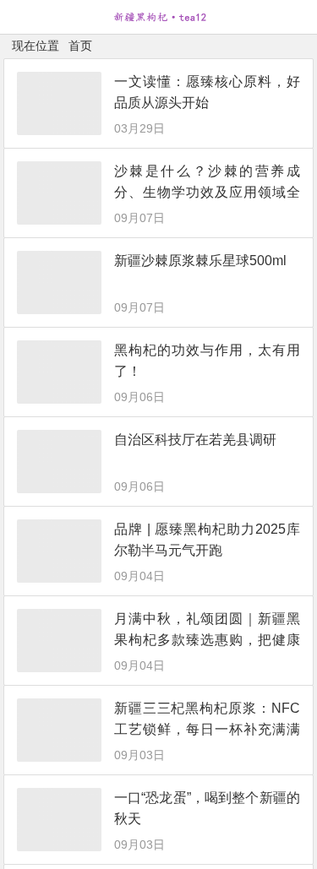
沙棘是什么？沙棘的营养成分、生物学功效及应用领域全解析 (207, 192)
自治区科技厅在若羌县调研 (195, 439)
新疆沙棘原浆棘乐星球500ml (200, 260)
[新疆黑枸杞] (159, 23)
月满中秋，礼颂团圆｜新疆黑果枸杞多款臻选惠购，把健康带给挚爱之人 (207, 639)
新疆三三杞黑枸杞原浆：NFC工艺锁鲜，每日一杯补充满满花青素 (207, 729)
